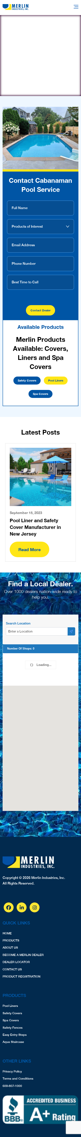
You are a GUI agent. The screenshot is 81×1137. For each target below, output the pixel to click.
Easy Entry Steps (15, 1034)
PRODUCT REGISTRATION (21, 976)
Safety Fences (12, 1027)
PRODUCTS (11, 940)
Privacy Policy (12, 1071)
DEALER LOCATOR (16, 962)
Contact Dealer (40, 310)
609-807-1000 (12, 1086)
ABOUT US (10, 947)
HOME (7, 933)
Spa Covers (40, 394)
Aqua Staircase (13, 1042)
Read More (29, 549)
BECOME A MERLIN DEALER (23, 955)
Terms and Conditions (18, 1078)
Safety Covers (27, 380)
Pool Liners (55, 380)
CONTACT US (12, 969)
